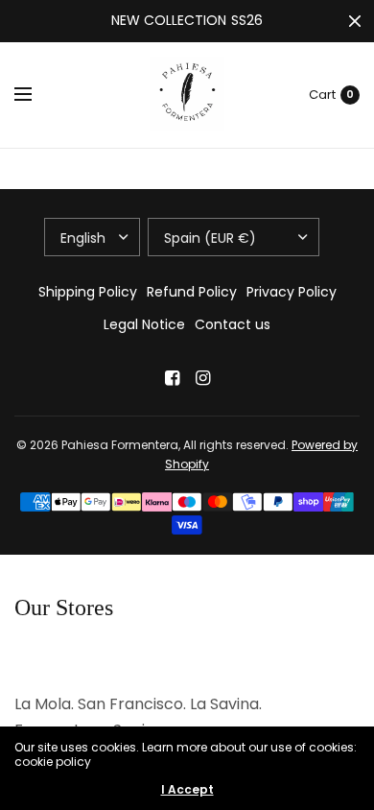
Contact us (232, 324)
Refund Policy (192, 291)
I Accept (187, 790)
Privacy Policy (291, 291)
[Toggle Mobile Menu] (35, 95)
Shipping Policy (87, 291)
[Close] (355, 21)
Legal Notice (144, 324)
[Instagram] (202, 378)
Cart (322, 94)
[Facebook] (171, 378)
